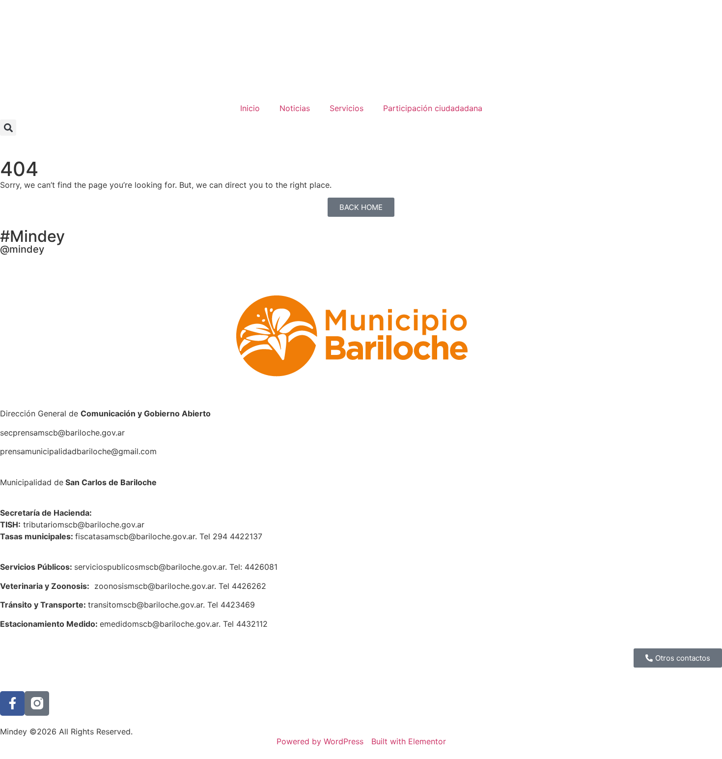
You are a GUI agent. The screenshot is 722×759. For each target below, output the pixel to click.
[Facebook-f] (12, 703)
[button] (8, 127)
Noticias (294, 108)
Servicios (346, 108)
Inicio (250, 108)
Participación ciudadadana (432, 108)
